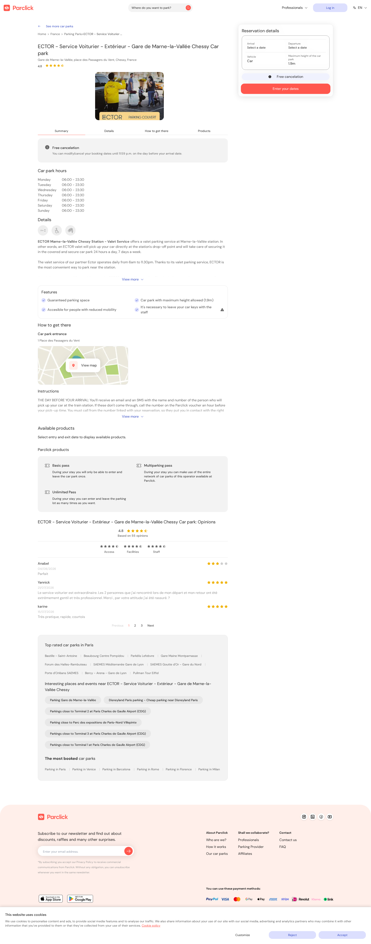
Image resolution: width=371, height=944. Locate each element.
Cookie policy (151, 925)
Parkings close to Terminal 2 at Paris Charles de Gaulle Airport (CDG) (98, 711)
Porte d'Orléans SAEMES (62, 673)
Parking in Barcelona (116, 769)
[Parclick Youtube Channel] (329, 816)
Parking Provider (251, 846)
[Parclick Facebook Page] (321, 816)
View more (130, 279)
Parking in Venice (84, 769)
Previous (117, 625)
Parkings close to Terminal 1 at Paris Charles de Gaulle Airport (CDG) (97, 745)
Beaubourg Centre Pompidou (104, 656)
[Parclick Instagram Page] (304, 816)
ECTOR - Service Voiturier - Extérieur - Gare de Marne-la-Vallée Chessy (103, 34)
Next (150, 625)
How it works (216, 846)
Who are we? (216, 840)
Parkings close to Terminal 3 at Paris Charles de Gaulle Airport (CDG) (98, 734)
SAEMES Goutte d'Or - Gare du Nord (176, 664)
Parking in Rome (148, 769)
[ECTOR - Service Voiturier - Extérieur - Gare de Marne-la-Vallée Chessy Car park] (129, 96)
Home (42, 34)
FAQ (282, 846)
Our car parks (217, 853)
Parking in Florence (179, 769)
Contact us (288, 840)
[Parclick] (18, 8)
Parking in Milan (209, 769)
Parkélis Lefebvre (143, 656)
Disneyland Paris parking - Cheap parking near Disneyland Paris (153, 700)
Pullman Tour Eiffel (146, 673)
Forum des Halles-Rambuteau (66, 664)
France (55, 34)
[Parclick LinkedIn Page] (312, 816)
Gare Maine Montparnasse (180, 656)
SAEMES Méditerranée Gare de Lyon (118, 664)
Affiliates (245, 853)
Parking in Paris (56, 769)
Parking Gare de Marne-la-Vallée (73, 700)
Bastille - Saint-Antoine (61, 656)
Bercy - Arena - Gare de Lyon (106, 673)
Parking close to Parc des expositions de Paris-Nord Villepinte (93, 722)
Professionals (248, 840)
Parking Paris (73, 34)
